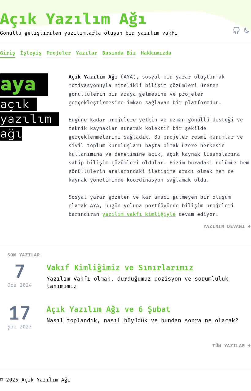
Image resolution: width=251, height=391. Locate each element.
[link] (236, 30)
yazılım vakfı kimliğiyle (139, 214)
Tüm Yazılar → (231, 345)
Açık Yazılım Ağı (73, 19)
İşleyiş (31, 53)
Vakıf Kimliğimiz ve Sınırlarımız (120, 267)
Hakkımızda (156, 53)
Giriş (7, 53)
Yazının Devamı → (227, 226)
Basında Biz (119, 53)
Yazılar (86, 53)
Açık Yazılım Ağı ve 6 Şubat (108, 309)
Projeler (59, 53)
